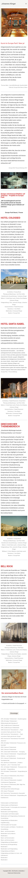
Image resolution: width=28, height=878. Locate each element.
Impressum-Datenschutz (14, 873)
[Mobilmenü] (26, 3)
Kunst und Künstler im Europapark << (14, 703)
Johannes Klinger (8, 4)
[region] (14, 279)
